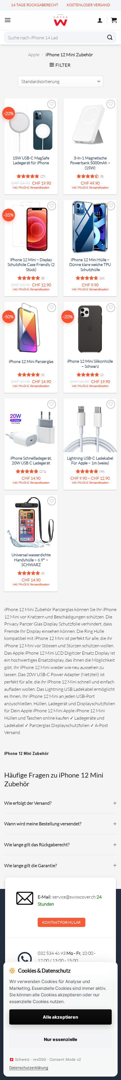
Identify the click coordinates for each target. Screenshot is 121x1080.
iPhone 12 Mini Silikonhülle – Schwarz (90, 364)
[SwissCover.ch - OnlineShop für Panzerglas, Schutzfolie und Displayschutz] (60, 20)
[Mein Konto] (100, 20)
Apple (33, 54)
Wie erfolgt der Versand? (27, 803)
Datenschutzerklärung (28, 1067)
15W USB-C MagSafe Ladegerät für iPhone (31, 160)
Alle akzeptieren (60, 1017)
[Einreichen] (110, 37)
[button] (7, 20)
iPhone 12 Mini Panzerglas (31, 361)
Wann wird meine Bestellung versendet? (42, 823)
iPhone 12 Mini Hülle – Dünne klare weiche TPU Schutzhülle (90, 264)
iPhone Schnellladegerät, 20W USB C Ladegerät (31, 461)
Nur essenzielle (60, 1039)
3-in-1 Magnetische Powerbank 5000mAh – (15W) (90, 163)
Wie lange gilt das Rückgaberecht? (37, 844)
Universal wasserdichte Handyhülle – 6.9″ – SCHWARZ (31, 560)
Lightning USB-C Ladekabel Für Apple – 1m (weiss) (90, 461)
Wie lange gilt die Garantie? (30, 865)
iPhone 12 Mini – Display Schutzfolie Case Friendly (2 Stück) (31, 264)
